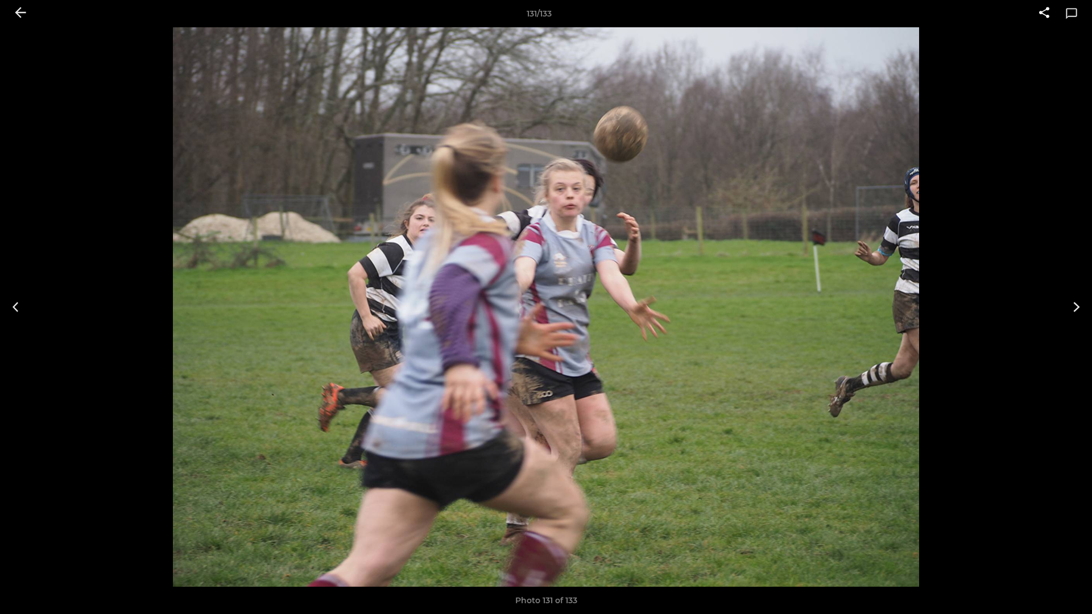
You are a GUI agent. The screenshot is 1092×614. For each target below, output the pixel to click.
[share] (1044, 14)
